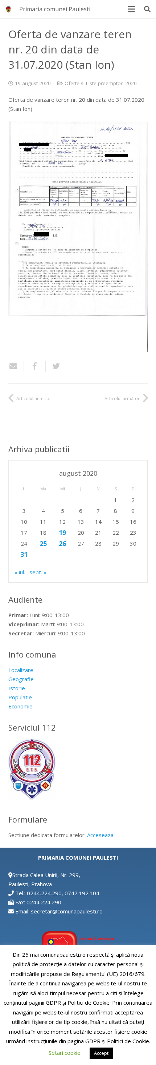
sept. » (37, 572)
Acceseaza (100, 835)
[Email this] (16, 366)
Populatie (20, 697)
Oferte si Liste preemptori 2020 (101, 83)
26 (62, 543)
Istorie (16, 688)
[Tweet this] (53, 366)
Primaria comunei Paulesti (54, 9)
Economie (20, 706)
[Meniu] (132, 9)
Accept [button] (101, 1053)
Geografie (21, 679)
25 (43, 543)
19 (62, 532)
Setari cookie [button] (65, 1052)
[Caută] (147, 9)
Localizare (20, 670)
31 (24, 554)
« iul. (20, 572)
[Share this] (35, 366)
